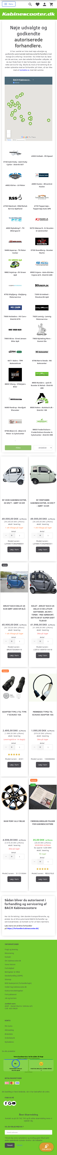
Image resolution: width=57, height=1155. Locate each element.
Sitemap (8, 979)
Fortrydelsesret (11, 994)
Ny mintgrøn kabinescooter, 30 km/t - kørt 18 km (42, 502)
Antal (13, 531)
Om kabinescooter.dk (13, 960)
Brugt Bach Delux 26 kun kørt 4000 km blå (14, 607)
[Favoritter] (37, 4)
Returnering (9, 953)
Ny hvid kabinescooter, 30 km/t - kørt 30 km (14, 501)
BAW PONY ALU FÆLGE (14, 821)
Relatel (30, 1072)
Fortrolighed (9, 968)
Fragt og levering (11, 949)
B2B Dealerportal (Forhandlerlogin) (18, 983)
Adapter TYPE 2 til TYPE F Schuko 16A (14, 713)
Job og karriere (10, 998)
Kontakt (8, 957)
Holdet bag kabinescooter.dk (16, 987)
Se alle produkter (8, 1051)
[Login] (44, 4)
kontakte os (24, 70)
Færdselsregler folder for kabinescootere (43, 822)
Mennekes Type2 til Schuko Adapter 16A (42, 713)
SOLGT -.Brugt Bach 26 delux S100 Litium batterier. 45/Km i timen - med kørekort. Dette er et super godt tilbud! (43, 613)
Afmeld (19, 1145)
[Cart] (51, 4)
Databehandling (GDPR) (14, 975)
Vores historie (10, 964)
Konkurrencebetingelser (14, 990)
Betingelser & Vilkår (12, 972)
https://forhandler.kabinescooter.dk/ (23, 928)
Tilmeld (9, 1145)
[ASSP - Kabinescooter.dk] (28, 14)
